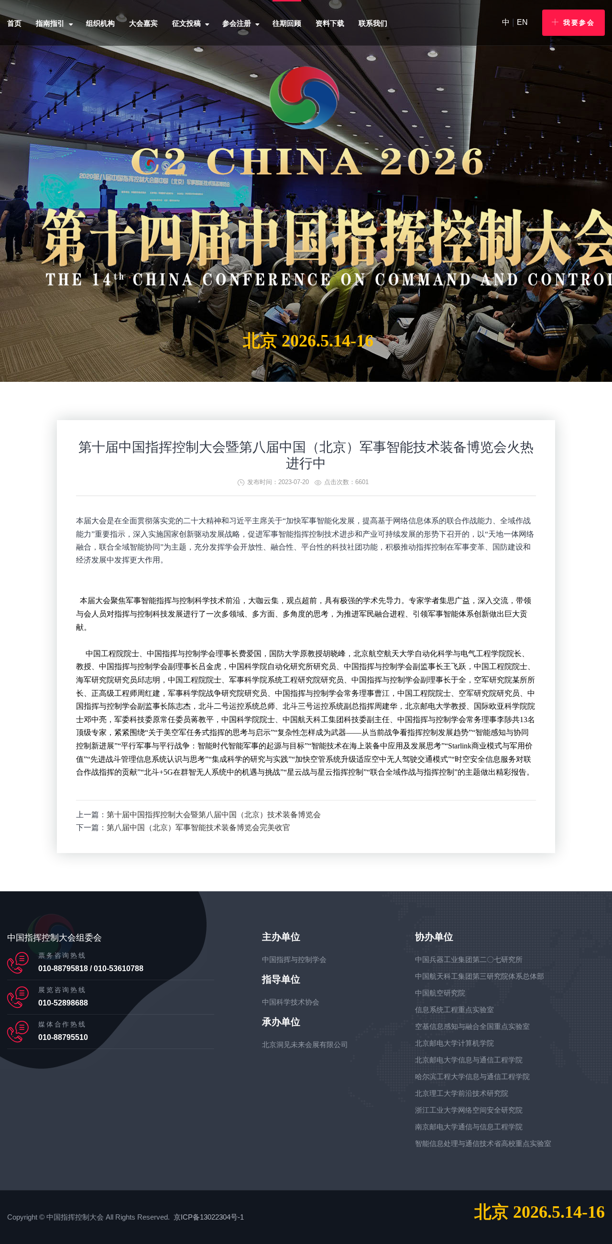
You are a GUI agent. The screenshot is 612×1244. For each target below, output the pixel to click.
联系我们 (373, 23)
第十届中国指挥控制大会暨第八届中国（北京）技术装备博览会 (214, 815)
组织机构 (100, 23)
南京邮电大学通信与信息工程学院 (469, 1127)
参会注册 (236, 23)
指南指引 (50, 23)
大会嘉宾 (143, 23)
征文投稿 (186, 23)
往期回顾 (287, 23)
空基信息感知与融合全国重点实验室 (472, 1026)
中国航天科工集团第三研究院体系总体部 (479, 976)
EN (522, 22)
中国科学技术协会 (290, 1002)
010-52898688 (63, 1003)
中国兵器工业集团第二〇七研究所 (469, 959)
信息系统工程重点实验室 (454, 1010)
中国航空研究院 (440, 993)
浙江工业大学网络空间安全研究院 (469, 1110)
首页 (14, 23)
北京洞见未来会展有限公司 (305, 1044)
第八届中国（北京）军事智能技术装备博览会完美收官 (198, 827)
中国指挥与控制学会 (294, 959)
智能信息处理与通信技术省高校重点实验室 (483, 1143)
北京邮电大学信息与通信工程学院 (469, 1060)
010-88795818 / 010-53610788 (90, 968)
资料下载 (330, 23)
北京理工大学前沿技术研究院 (461, 1093)
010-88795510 (63, 1037)
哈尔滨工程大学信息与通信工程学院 (472, 1076)
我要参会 (579, 22)
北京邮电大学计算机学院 (454, 1043)
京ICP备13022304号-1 (209, 1217)
